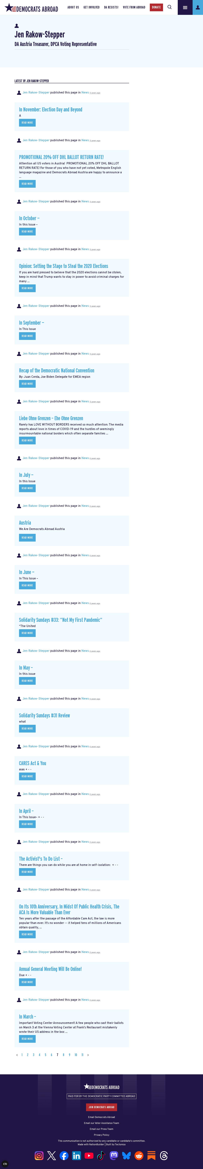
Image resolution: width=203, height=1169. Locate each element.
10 (76, 1055)
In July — (26, 475)
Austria (25, 523)
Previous (17, 1055)
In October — (29, 218)
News (85, 93)
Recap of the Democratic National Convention (56, 371)
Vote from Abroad (134, 7)
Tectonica (120, 1144)
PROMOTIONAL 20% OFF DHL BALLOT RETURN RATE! (61, 157)
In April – (26, 811)
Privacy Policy (101, 1135)
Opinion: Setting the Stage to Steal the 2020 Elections (63, 266)
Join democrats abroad (101, 1107)
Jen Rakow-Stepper (36, 93)
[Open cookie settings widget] (5, 1164)
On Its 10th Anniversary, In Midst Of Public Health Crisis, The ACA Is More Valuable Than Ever (69, 909)
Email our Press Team (101, 1129)
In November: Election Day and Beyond (50, 110)
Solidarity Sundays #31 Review (44, 716)
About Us (73, 7)
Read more (27, 122)
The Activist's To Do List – (41, 859)
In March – (27, 1017)
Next (88, 1055)
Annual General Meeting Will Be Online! (50, 969)
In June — (26, 572)
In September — (31, 323)
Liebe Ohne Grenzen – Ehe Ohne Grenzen (51, 418)
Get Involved (92, 7)
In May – (26, 668)
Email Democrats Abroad (101, 1117)
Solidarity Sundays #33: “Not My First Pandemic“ (60, 620)
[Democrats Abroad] (31, 7)
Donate (156, 7)
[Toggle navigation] (185, 7)
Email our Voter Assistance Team (101, 1123)
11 (82, 1055)
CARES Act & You (32, 763)
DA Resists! (111, 7)
